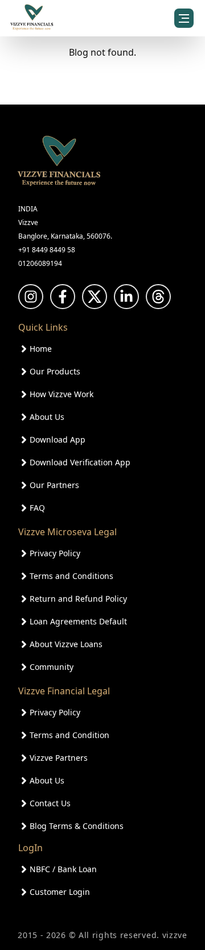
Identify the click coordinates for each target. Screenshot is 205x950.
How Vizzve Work (61, 394)
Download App (57, 439)
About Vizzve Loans (66, 644)
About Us (47, 416)
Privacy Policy (55, 553)
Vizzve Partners (59, 757)
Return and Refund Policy (78, 598)
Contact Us (50, 803)
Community (51, 666)
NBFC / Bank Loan (63, 869)
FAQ (37, 507)
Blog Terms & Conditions (77, 825)
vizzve (174, 935)
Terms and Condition (69, 735)
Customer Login (60, 891)
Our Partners (54, 485)
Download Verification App (80, 462)
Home (41, 348)
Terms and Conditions (71, 575)
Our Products (55, 371)
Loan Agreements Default (78, 621)
